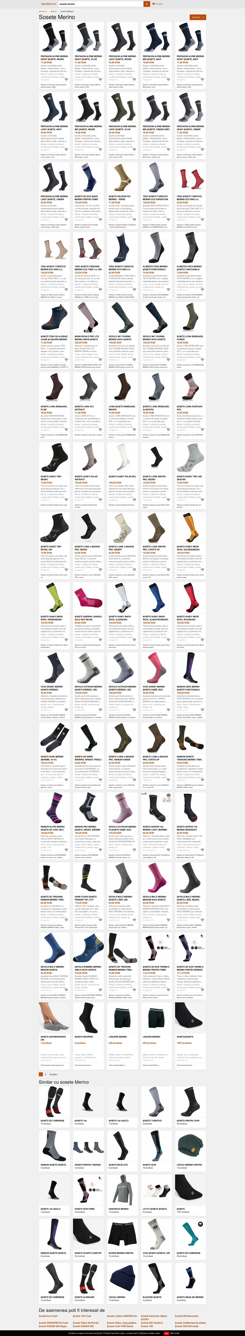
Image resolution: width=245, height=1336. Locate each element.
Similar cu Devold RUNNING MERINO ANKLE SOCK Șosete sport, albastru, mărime (88, 997)
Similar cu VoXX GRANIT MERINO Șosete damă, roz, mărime (155, 716)
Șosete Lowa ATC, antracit (84, 408)
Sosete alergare (84, 1297)
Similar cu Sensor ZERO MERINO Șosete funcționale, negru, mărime (189, 716)
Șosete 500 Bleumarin (186, 1316)
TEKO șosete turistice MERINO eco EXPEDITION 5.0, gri (155, 199)
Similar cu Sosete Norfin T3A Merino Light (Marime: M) (156, 856)
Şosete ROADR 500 (83, 1326)
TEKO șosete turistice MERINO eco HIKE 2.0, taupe (53, 269)
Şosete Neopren (84, 1036)
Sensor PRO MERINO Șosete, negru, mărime (87, 828)
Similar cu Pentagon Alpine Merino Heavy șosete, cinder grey (190, 156)
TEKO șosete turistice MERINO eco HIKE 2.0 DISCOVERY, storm (121, 269)
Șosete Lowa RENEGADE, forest (190, 338)
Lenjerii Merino (151, 1036)
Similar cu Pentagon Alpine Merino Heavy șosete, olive (88, 86)
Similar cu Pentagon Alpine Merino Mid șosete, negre (88, 156)
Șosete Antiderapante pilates (190, 1322)
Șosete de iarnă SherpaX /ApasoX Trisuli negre (88, 759)
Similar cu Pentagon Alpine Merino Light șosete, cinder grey (53, 226)
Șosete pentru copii (188, 1120)
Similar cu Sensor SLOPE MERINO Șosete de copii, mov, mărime (53, 856)
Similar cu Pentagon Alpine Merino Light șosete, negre (122, 86)
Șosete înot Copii (48, 1316)
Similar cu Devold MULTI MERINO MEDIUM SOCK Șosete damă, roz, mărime (155, 927)
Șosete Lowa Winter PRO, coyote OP (154, 548)
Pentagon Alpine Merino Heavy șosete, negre (54, 58)
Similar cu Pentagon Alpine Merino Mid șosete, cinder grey (156, 156)
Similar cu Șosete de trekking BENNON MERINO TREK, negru (52, 926)
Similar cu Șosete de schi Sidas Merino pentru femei (86, 226)
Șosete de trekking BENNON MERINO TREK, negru (52, 899)
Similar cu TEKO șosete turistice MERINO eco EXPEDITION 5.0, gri (155, 226)
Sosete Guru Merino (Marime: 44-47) (52, 758)
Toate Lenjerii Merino (150, 1065)
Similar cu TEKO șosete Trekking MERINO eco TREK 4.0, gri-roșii (87, 296)
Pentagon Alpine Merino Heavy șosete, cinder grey (190, 129)
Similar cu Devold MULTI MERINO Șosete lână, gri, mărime (121, 926)
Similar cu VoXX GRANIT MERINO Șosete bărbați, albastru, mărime (53, 716)
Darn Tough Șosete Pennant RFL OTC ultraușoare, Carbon (87, 899)
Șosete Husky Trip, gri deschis (189, 478)
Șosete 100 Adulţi (50, 1208)
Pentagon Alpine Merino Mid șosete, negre (88, 128)
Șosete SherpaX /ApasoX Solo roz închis (88, 618)
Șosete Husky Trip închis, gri (51, 548)
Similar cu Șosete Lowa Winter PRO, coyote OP (156, 576)
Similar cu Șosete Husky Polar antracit (86, 506)
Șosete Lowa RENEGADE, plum (54, 408)
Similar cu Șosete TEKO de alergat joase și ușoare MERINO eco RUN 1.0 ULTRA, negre (54, 367)
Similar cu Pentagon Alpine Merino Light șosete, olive (122, 156)
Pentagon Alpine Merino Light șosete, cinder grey (54, 199)
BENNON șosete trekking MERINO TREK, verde (189, 759)
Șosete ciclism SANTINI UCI (122, 1316)
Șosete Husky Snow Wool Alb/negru (120, 618)
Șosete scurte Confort (88, 1253)
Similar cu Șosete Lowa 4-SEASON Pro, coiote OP (156, 786)
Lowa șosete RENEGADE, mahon (122, 408)
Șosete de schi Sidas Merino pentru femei (86, 198)
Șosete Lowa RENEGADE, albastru (156, 408)
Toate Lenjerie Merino (117, 1065)
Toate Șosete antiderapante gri (52, 1065)
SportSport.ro (48, 3)
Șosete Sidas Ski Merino (190, 1297)
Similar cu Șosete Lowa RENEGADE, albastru (156, 436)
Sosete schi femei (85, 1208)
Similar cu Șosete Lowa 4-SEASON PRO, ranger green (122, 786)
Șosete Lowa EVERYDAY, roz (190, 408)
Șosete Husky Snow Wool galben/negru (188, 548)
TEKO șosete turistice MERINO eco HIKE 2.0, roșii (189, 199)
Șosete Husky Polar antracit (86, 478)
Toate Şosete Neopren (83, 1065)
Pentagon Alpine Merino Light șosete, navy (54, 128)
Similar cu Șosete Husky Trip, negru (54, 505)
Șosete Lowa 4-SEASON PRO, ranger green (121, 758)
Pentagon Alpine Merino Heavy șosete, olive (88, 58)
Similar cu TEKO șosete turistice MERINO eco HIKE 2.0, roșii (189, 226)
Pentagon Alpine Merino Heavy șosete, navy (190, 58)
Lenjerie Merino (118, 1036)
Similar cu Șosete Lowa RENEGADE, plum (54, 436)
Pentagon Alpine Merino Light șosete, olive (122, 128)
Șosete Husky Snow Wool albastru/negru (155, 618)
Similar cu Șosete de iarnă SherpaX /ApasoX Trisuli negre (88, 786)
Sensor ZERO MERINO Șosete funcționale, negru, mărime (188, 689)
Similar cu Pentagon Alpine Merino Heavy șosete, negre (53, 86)
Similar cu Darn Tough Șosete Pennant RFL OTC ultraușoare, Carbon (86, 927)
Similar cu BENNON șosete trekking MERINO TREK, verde (190, 786)
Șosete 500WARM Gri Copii (53, 1322)
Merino (53, 11)
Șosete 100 (81, 1120)
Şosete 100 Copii (82, 1316)
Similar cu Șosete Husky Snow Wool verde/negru (54, 646)
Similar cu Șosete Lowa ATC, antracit (88, 435)
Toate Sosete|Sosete (184, 1065)
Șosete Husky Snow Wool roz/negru (188, 618)
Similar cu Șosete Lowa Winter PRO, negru (156, 506)
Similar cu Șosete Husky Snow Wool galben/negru (190, 576)
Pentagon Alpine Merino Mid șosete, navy (156, 58)
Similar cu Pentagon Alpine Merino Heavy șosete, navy (190, 86)
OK (166, 1333)
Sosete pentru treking (88, 1164)
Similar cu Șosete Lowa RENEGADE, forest (190, 366)
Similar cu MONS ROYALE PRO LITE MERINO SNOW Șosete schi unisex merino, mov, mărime (88, 367)
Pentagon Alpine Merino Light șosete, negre (122, 58)
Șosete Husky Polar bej (122, 476)
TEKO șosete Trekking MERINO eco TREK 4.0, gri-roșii (88, 269)
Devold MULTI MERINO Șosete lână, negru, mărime (188, 899)
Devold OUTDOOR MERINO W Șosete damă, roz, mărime (122, 829)
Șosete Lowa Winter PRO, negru (154, 478)
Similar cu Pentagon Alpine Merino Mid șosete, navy (156, 86)
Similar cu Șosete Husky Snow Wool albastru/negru (156, 646)
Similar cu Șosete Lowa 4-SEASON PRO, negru (88, 576)
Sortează (196, 17)
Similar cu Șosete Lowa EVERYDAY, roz (190, 436)
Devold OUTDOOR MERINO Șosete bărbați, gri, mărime (88, 689)
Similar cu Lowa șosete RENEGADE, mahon (122, 436)
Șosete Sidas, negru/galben (122, 1322)
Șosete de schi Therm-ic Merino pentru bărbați (190, 968)
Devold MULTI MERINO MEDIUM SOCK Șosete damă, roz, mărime (154, 899)
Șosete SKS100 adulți (186, 1326)
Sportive (43, 11)
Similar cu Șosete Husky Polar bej (121, 505)
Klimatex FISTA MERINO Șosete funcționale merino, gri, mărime (155, 269)
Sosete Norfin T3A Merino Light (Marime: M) (155, 829)
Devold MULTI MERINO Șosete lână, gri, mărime (120, 899)
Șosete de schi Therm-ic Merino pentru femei (156, 968)
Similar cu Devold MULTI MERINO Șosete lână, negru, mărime (189, 926)
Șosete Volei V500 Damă (120, 1326)
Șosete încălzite (118, 1164)
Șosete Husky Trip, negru (51, 478)
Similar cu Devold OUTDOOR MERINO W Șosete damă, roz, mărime (120, 857)
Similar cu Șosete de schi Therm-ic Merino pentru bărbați (190, 996)
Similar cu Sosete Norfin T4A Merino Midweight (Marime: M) (190, 856)
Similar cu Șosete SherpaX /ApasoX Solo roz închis (88, 646)
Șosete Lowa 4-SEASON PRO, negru (87, 548)
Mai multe (175, 1333)
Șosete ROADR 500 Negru (53, 1326)
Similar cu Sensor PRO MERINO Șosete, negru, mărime (86, 856)
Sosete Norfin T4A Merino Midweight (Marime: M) (187, 829)
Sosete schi (149, 1164)
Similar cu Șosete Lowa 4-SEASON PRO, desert (122, 576)
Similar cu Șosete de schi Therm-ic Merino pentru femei (156, 996)
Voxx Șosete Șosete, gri (156, 1253)
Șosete (181, 1208)
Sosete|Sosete (185, 1036)
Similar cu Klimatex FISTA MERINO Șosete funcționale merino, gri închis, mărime (190, 297)
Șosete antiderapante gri (53, 1038)
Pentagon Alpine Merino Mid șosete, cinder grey (156, 128)
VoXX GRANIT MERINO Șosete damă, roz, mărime (154, 689)
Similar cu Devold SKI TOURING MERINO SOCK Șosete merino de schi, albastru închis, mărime (155, 367)
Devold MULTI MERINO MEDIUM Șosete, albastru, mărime (52, 969)
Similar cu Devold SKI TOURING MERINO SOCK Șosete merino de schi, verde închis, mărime (121, 367)
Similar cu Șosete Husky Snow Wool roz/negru (190, 646)
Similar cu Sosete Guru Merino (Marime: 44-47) (52, 786)
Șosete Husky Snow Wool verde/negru (52, 618)
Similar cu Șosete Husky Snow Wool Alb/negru (122, 646)
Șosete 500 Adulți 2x (152, 1322)
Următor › (54, 1074)
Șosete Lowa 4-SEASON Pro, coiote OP (155, 758)
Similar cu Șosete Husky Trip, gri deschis (189, 506)
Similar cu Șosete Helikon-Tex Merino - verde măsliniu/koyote (122, 226)
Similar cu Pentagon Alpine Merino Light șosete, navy (53, 156)
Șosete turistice (152, 1120)
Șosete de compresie (188, 1253)
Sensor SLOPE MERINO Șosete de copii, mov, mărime (53, 829)
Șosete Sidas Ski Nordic (86, 1322)
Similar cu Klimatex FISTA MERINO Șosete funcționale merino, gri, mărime (156, 297)
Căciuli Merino (117, 1297)
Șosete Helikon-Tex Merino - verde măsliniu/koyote (119, 199)
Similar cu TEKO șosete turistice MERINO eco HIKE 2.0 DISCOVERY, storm (122, 297)
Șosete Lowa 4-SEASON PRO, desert (121, 548)
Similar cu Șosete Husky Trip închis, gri (54, 576)
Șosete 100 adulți (118, 1120)
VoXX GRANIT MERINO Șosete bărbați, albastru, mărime (52, 689)
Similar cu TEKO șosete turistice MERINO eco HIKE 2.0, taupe (53, 296)
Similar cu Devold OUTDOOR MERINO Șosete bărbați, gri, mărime (88, 716)
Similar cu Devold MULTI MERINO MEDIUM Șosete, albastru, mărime (53, 996)
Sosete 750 (147, 1326)
